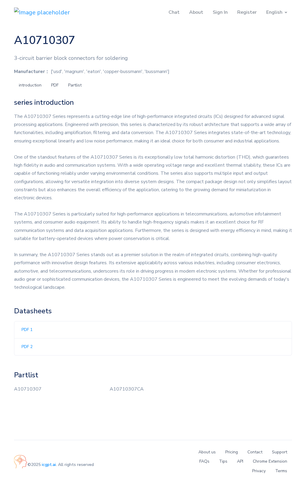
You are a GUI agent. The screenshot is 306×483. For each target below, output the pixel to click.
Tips (223, 461)
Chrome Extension (270, 461)
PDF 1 (27, 329)
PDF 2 (27, 347)
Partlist (75, 85)
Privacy (259, 471)
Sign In (220, 12)
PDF (55, 85)
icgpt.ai (49, 464)
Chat (174, 12)
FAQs (204, 461)
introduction (30, 85)
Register (247, 12)
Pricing (231, 452)
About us (207, 452)
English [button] (274, 12)
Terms (281, 471)
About (196, 12)
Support (279, 452)
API (240, 461)
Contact (254, 452)
